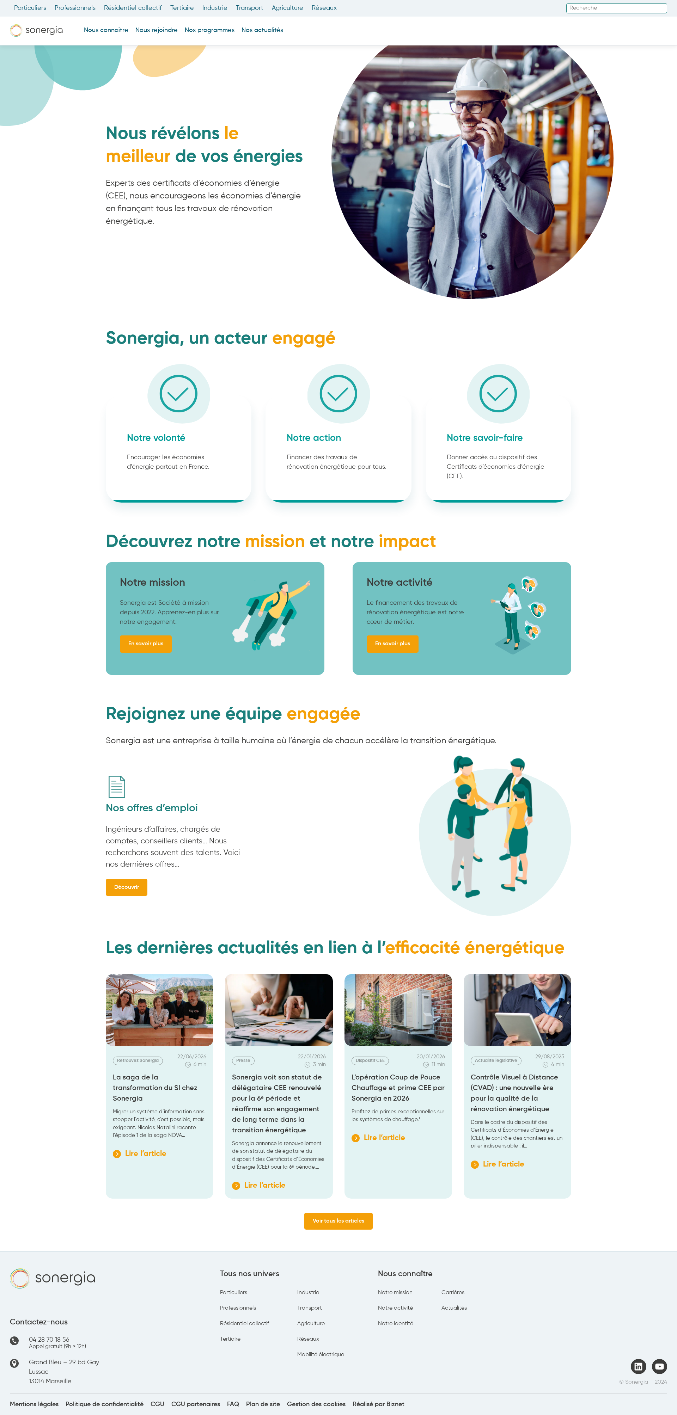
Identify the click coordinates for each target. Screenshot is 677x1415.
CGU (157, 1404)
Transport (249, 8)
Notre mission (395, 1293)
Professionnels (75, 8)
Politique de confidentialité (105, 1404)
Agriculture (287, 8)
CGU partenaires (195, 1404)
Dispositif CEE (370, 1060)
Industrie (214, 8)
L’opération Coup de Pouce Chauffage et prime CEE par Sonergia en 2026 (398, 1088)
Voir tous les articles (338, 1221)
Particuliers (30, 8)
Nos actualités (262, 30)
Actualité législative (496, 1060)
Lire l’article (139, 1155)
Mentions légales (34, 1404)
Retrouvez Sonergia (138, 1060)
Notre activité (395, 1308)
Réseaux (324, 8)
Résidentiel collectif (133, 8)
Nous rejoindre (156, 30)
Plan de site (263, 1404)
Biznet (395, 1404)
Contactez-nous (39, 1322)
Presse (243, 1060)
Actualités (454, 1308)
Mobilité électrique (320, 1355)
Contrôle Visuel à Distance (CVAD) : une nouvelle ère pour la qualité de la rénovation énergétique (514, 1093)
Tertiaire (182, 8)
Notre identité (395, 1324)
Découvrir (126, 887)
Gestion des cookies (316, 1404)
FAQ (233, 1404)
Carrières (452, 1293)
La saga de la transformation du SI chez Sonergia (155, 1088)
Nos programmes (209, 30)
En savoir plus (145, 644)
